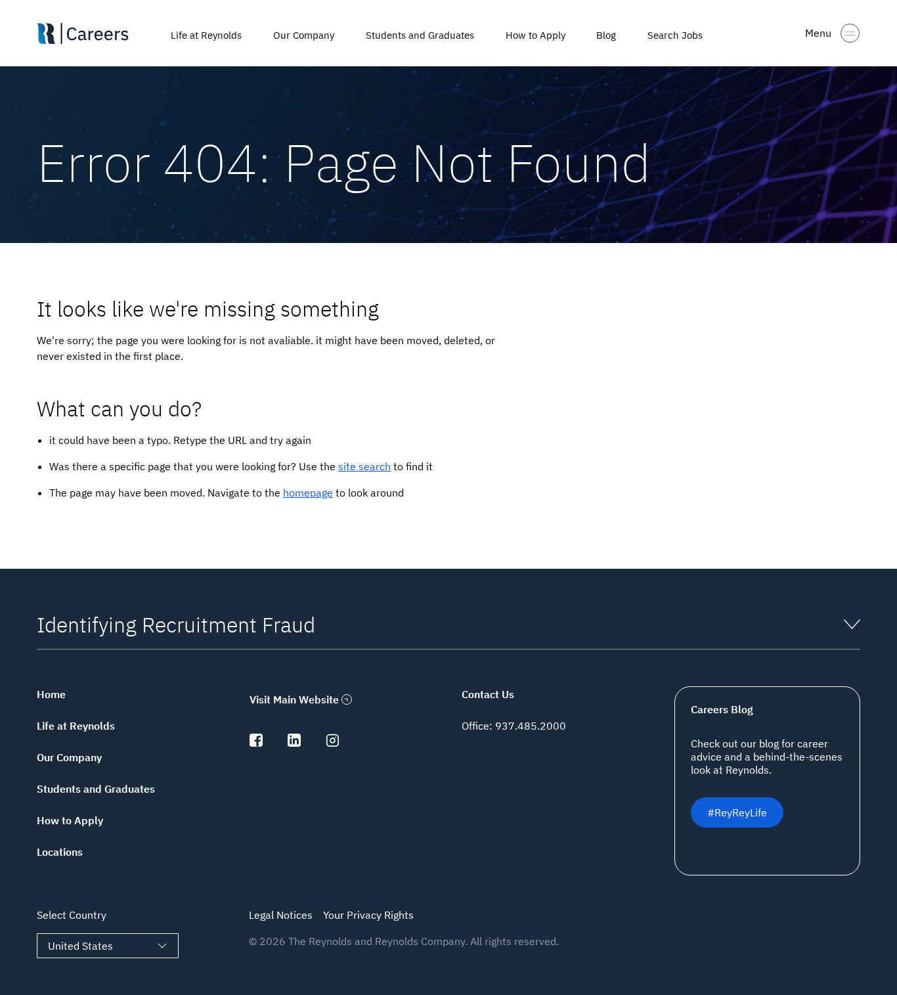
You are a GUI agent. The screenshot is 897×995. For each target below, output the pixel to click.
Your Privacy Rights (368, 914)
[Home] (96, 33)
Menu (818, 32)
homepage (308, 492)
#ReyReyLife (737, 812)
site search (364, 466)
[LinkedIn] (294, 742)
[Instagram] (332, 742)
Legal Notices (281, 914)
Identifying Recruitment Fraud (176, 624)
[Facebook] (256, 742)
